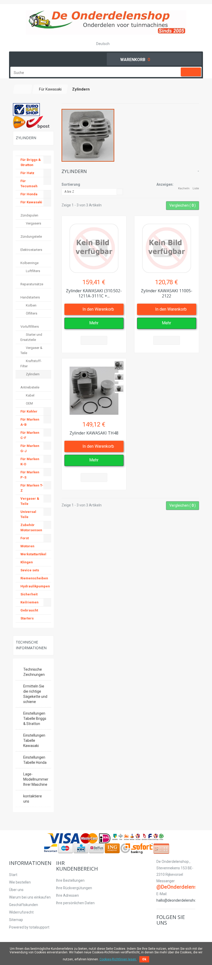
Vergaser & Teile (31, 350)
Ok (144, 959)
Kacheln (184, 188)
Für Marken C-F (29, 435)
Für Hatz (27, 173)
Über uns (16, 890)
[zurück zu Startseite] (22, 89)
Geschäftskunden (23, 905)
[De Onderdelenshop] (106, 22)
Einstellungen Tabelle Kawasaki (34, 740)
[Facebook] (159, 933)
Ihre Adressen (67, 895)
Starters (27, 618)
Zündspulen (29, 215)
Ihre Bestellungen (70, 880)
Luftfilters (32, 271)
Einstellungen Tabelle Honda (35, 760)
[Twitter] (166, 933)
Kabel (29, 395)
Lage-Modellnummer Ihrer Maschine (35, 779)
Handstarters (30, 297)
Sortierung (71, 184)
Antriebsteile (29, 387)
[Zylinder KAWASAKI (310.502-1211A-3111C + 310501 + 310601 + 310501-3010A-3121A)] (94, 245)
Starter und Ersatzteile (31, 337)
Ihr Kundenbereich (77, 865)
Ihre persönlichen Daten (75, 903)
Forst (24, 538)
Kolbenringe (29, 263)
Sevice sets (29, 570)
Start (13, 875)
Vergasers (33, 223)
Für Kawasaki (31, 202)
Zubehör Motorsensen (31, 527)
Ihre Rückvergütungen (74, 888)
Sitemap (16, 920)
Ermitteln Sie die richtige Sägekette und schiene (35, 694)
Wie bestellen (20, 882)
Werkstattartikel (33, 554)
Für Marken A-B (29, 422)
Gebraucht (29, 610)
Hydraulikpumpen (35, 586)
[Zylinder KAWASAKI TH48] (94, 388)
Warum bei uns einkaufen (30, 897)
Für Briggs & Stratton (30, 162)
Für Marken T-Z (31, 487)
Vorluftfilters (29, 326)
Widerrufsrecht (21, 912)
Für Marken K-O (29, 461)
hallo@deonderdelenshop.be (179, 900)
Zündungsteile (31, 236)
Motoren (27, 546)
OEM (29, 403)
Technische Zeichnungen (34, 672)
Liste (196, 188)
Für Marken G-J (29, 448)
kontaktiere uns (32, 798)
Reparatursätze (31, 284)
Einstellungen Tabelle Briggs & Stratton (34, 718)
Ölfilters (31, 313)
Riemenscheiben (34, 578)
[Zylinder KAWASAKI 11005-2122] (166, 245)
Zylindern (32, 374)
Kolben (30, 305)
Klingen (26, 562)
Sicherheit (28, 594)
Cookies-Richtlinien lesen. (118, 959)
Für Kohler (28, 411)
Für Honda (28, 194)
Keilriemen (29, 602)
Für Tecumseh (28, 183)
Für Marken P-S (29, 474)
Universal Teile (28, 514)
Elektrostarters (31, 250)
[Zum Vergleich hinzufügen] (94, 340)
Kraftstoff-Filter (31, 363)
